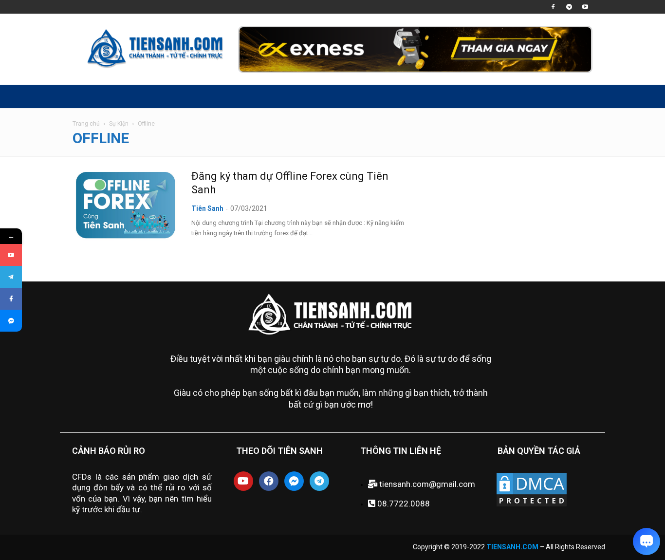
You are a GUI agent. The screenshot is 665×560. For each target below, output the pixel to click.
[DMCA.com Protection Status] (531, 505)
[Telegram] (569, 7)
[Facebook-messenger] (294, 481)
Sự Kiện (119, 123)
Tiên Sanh (207, 208)
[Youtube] (585, 7)
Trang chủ (86, 123)
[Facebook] (553, 7)
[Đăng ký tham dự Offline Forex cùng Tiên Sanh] (126, 205)
